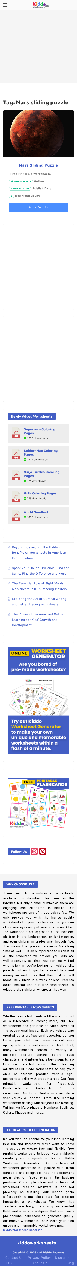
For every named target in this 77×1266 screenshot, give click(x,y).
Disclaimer (63, 1258)
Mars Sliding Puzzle (38, 165)
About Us (39, 1263)
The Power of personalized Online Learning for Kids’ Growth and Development (37, 619)
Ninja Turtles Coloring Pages (41, 474)
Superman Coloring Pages (39, 431)
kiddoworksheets (21, 181)
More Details (38, 207)
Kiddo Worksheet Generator (23, 1230)
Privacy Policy (39, 1258)
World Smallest (36, 512)
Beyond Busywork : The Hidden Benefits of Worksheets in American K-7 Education (39, 552)
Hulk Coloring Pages (40, 493)
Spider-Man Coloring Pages (41, 452)
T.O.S (9, 1263)
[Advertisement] (38, 41)
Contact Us (14, 1258)
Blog (70, 1263)
